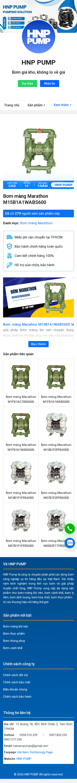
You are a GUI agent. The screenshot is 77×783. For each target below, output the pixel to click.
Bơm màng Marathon (36, 223)
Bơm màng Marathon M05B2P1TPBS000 (56, 543)
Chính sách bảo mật (16, 682)
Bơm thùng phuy (14, 641)
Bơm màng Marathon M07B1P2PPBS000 (56, 495)
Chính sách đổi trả (15, 675)
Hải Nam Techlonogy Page (35, 752)
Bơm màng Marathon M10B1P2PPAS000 (56, 447)
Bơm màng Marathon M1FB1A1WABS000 (56, 399)
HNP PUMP (39, 62)
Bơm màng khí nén (15, 626)
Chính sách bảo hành (17, 696)
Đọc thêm (38, 344)
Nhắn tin (49, 83)
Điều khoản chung (15, 689)
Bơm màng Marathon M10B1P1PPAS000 (21, 495)
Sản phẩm (36, 105)
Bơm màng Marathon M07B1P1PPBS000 (21, 543)
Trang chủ (11, 105)
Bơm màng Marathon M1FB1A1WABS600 (21, 447)
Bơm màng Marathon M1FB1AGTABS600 (21, 399)
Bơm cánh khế (12, 648)
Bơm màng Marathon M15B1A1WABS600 (36, 324)
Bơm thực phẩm (14, 633)
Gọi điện (27, 83)
